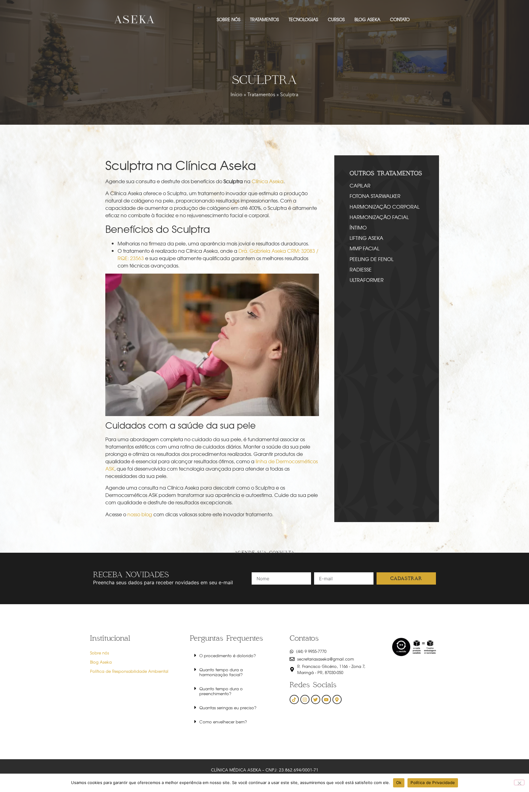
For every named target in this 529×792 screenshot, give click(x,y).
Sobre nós (228, 19)
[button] (232, 655)
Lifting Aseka (366, 237)
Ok (399, 782)
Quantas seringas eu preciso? (228, 708)
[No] (519, 782)
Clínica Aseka (267, 181)
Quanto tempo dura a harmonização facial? (221, 672)
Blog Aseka (367, 19)
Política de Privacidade (433, 782)
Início (236, 94)
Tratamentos (261, 94)
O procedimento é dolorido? (227, 655)
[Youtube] (326, 699)
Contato (400, 19)
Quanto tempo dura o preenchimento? (221, 691)
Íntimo (358, 227)
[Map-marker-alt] (337, 699)
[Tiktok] (294, 699)
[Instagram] (305, 699)
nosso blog (139, 514)
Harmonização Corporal (384, 206)
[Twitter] (315, 699)
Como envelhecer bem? (223, 722)
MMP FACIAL (364, 248)
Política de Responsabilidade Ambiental (129, 671)
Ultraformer (367, 279)
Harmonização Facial (379, 217)
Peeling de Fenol (371, 259)
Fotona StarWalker (375, 195)
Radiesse (361, 269)
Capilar (360, 185)
